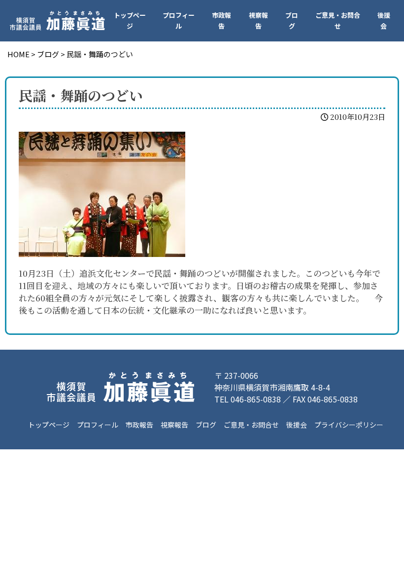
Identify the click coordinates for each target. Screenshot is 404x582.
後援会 (383, 20)
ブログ (291, 20)
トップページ (130, 20)
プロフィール (179, 20)
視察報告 (258, 20)
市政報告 (221, 20)
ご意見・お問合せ (337, 20)
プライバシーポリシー (348, 425)
